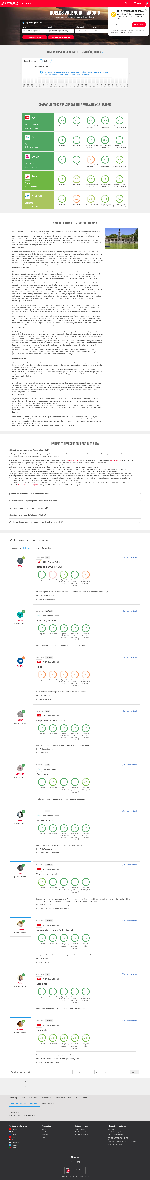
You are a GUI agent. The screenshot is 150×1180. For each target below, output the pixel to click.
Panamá (14, 1140)
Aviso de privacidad (126, 32)
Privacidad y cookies (81, 1134)
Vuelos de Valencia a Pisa (17, 1112)
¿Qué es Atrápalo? (81, 1129)
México (14, 1148)
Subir (134, 1072)
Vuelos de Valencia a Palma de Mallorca (22, 1115)
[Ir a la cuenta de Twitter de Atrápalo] (71, 1162)
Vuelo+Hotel (46, 1134)
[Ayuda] (138, 3)
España (14, 1129)
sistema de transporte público (29, 484)
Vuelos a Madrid (59, 1098)
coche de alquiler (72, 460)
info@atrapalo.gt (117, 1144)
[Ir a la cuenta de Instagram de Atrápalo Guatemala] (78, 1162)
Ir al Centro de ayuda (115, 1132)
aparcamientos (115, 460)
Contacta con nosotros (115, 1134)
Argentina (15, 1145)
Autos (44, 1137)
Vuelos (23, 1098)
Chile (13, 1132)
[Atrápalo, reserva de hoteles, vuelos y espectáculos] (10, 3)
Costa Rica (15, 1142)
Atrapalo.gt (13, 1098)
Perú (13, 1137)
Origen (24, 27)
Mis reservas (112, 1129)
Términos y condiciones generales (86, 1132)
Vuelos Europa (32, 1098)
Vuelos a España (46, 1098)
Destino (50, 27)
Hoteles (44, 1132)
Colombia (15, 1134)
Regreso (94, 27)
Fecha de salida (80, 27)
